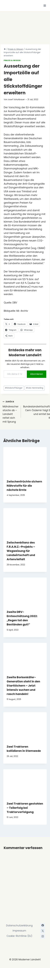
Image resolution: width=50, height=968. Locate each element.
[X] (42, 930)
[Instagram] (42, 936)
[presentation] (25, 461)
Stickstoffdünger (13, 388)
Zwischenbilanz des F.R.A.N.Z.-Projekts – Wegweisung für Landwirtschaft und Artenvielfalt (21, 551)
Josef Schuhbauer (16, 99)
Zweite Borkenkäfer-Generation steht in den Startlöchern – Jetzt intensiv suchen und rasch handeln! (23, 685)
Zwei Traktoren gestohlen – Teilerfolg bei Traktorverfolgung (25, 808)
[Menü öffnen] (44, 5)
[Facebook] (42, 925)
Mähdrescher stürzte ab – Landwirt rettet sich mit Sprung (10, 411)
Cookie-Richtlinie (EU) (19, 936)
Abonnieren (36, 374)
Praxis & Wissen (12, 60)
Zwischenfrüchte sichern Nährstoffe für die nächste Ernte (24, 486)
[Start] (5, 49)
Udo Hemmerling (34, 388)
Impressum (19, 930)
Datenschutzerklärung (19, 925)
